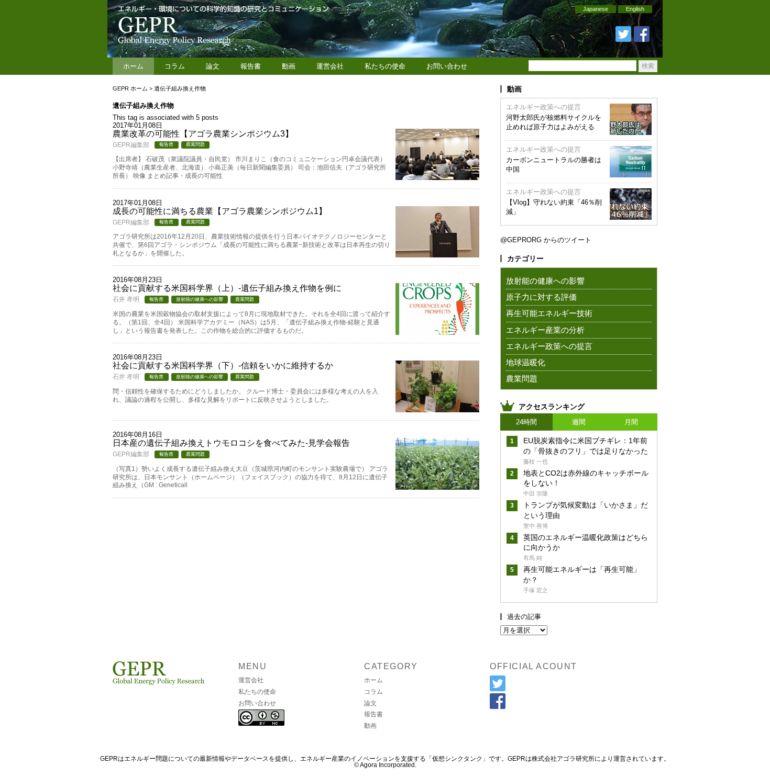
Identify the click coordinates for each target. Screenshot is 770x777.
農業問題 (195, 144)
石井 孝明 (126, 299)
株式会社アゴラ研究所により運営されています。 (601, 758)
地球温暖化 (525, 362)
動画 (288, 66)
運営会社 (330, 66)
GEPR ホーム (130, 88)
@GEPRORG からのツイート (545, 240)
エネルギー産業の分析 (545, 329)
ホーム (133, 66)
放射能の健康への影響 (199, 299)
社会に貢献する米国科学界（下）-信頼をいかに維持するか (223, 365)
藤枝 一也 (535, 461)
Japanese (595, 9)
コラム (174, 66)
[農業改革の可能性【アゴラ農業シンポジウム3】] (437, 177)
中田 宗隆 (535, 493)
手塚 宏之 (535, 590)
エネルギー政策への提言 (543, 107)
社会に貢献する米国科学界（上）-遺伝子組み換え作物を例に (227, 288)
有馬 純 (532, 558)
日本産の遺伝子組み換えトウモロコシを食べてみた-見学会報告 (231, 442)
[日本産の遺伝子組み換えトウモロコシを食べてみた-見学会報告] (437, 486)
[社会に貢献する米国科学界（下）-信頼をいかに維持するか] (437, 409)
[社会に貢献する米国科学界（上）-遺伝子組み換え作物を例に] (437, 331)
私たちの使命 (385, 66)
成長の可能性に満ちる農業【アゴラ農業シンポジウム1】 (220, 211)
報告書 (250, 66)
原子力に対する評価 (541, 296)
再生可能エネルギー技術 (549, 313)
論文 (212, 66)
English (635, 9)
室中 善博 (535, 526)
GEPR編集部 (131, 145)
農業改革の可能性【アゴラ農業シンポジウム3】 (203, 133)
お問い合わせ (446, 66)
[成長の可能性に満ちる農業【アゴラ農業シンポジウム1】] (437, 254)
